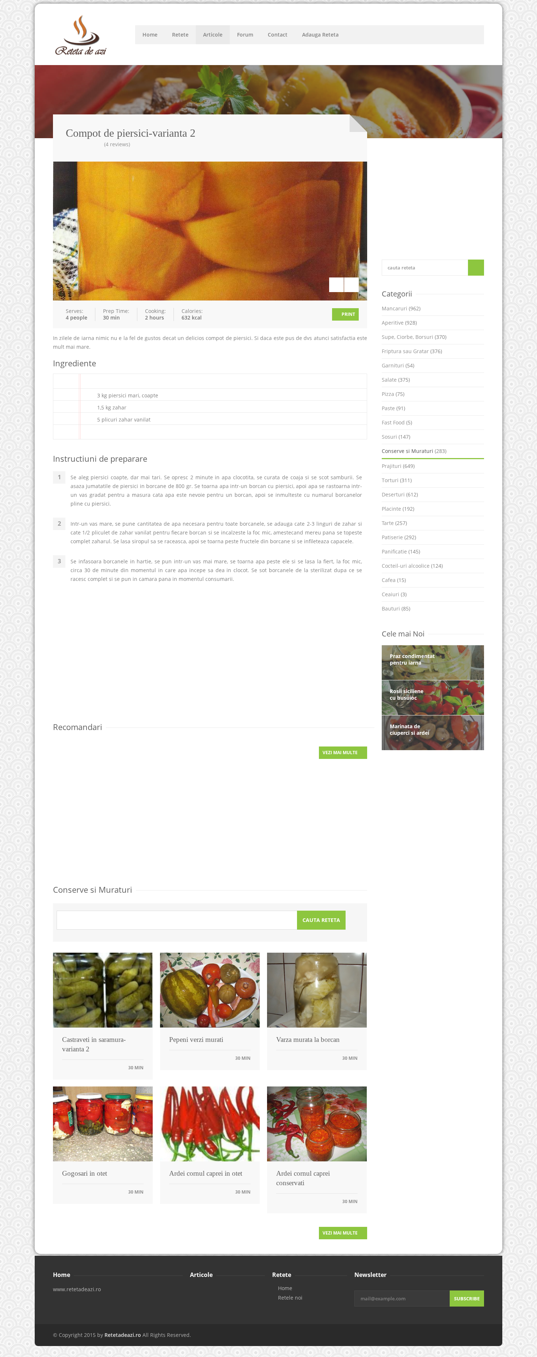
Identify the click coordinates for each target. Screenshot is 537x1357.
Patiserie (399, 537)
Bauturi (396, 608)
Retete (180, 34)
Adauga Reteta (320, 34)
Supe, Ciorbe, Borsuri (414, 336)
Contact (277, 34)
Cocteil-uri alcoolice (412, 565)
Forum (245, 34)
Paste (393, 408)
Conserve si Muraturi (414, 450)
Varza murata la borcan (308, 1039)
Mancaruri (401, 308)
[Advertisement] (210, 658)
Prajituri (398, 465)
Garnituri (398, 365)
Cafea (394, 580)
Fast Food (397, 422)
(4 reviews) (117, 144)
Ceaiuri (394, 594)
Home (149, 34)
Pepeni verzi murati (196, 1039)
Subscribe (467, 1298)
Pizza (393, 393)
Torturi (397, 480)
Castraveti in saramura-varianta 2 (94, 1044)
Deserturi (400, 494)
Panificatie (401, 551)
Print (347, 314)
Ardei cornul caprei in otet (205, 1173)
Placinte (398, 508)
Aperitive (399, 322)
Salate (396, 379)
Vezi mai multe (341, 752)
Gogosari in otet (84, 1173)
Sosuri (396, 436)
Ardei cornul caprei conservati (303, 1178)
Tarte (394, 522)
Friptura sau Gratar (412, 351)
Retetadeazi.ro (122, 1334)
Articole (212, 34)
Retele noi (290, 1297)
